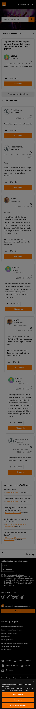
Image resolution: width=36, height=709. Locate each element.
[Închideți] (33, 682)
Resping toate (18, 700)
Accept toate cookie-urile (18, 705)
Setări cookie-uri (18, 694)
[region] (18, 694)
